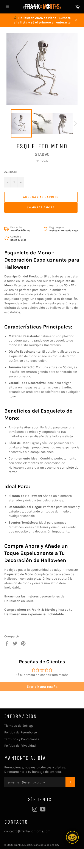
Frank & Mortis (23, 844)
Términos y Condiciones (21, 739)
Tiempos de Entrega (19, 726)
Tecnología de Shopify (46, 844)
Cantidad (10, 172)
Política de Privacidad (20, 746)
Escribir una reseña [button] (42, 687)
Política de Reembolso (20, 732)
